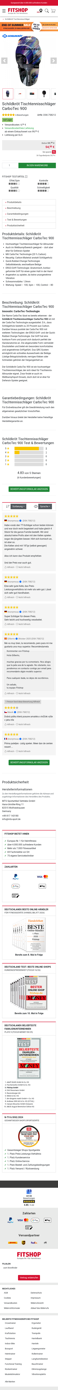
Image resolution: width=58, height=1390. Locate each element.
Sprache (44, 506)
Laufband (9, 1328)
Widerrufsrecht (37, 1303)
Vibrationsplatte (39, 1374)
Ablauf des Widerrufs (40, 1308)
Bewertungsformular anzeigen (29, 489)
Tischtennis (10, 1338)
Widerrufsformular (12, 1308)
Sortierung (17, 506)
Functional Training (13, 1364)
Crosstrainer (10, 1323)
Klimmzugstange (39, 1369)
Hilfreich (10, 567)
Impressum (36, 1298)
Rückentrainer (11, 1369)
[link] (15, 876)
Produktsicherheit (15, 225)
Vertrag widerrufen (29, 1277)
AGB (6, 1293)
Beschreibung (14, 208)
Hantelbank (37, 1338)
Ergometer (36, 1323)
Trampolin (36, 1333)
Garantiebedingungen (17, 214)
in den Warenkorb (37, 165)
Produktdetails (14, 202)
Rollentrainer (37, 1354)
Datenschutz (36, 1293)
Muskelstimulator (12, 1374)
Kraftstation (10, 1333)
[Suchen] (47, 11)
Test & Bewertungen (17, 219)
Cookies (7, 1298)
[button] (8, 93)
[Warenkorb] (54, 11)
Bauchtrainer (37, 1364)
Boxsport (9, 1348)
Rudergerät (37, 1328)
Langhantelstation (40, 1359)
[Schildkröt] (12, 36)
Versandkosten (10, 1303)
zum (10, 1268)
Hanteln (35, 1343)
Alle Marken (10, 1381)
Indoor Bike (10, 1343)
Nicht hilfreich (24, 567)
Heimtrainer (10, 1354)
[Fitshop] (18, 11)
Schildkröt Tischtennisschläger (17, 19)
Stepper (8, 1359)
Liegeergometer (38, 1348)
